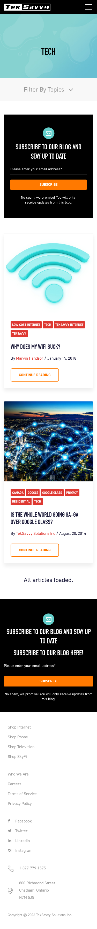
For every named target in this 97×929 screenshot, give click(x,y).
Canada (18, 493)
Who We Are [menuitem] (18, 774)
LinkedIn (22, 840)
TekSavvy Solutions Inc (35, 533)
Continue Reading (35, 375)
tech (47, 325)
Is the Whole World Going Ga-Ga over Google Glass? (44, 519)
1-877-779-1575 (32, 868)
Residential (21, 501)
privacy (72, 493)
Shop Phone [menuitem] (18, 737)
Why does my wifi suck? (35, 347)
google (33, 493)
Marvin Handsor (29, 358)
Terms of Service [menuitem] (22, 793)
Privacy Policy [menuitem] (20, 803)
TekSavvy (19, 334)
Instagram (23, 850)
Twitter (20, 831)
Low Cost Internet (26, 325)
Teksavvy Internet (69, 325)
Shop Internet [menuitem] (19, 727)
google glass (52, 493)
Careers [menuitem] (14, 784)
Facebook (23, 821)
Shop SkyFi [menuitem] (17, 756)
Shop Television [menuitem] (21, 746)
